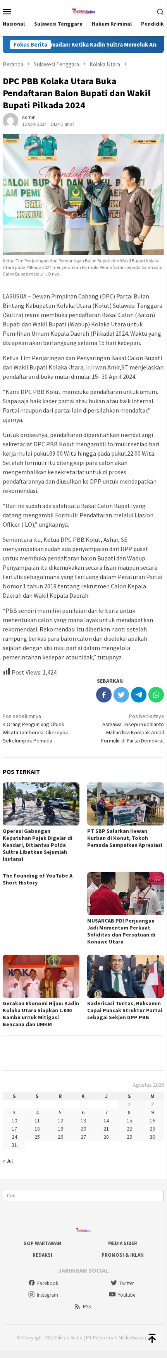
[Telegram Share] (138, 694)
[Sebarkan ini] (104, 694)
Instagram (47, 1295)
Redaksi (42, 1255)
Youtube (126, 1295)
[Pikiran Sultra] (83, 10)
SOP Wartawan (42, 1243)
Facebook (47, 1283)
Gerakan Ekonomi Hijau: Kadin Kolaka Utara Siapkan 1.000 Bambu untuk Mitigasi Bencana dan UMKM (41, 1014)
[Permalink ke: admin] (10, 120)
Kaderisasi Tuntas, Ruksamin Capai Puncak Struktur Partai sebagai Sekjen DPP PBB (124, 1010)
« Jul (8, 1160)
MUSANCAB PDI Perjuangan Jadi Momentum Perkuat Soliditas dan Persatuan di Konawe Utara (121, 931)
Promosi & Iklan (123, 1255)
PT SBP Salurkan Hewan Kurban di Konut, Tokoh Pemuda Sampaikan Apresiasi (124, 837)
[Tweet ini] (121, 694)
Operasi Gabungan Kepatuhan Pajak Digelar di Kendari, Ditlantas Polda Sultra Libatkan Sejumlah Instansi (37, 844)
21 (106, 1128)
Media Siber (122, 1243)
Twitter (126, 1283)
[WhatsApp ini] (156, 694)
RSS (87, 1306)
